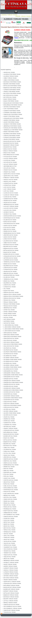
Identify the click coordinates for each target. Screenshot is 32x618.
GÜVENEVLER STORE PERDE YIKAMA (13, 390)
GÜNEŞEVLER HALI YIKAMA (10, 378)
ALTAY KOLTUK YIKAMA (9, 187)
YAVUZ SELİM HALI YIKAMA (10, 549)
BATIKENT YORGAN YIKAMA (10, 591)
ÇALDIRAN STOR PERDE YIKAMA (11, 74)
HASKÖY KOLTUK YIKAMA (10, 225)
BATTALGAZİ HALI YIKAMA (10, 440)
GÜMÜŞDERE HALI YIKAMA (10, 371)
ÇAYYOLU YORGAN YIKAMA (10, 600)
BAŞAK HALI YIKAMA (8, 438)
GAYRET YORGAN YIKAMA (10, 311)
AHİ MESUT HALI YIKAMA (9, 214)
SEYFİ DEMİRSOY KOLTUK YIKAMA (12, 606)
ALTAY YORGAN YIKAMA (9, 189)
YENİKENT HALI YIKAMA (9, 552)
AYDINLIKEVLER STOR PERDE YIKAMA (13, 118)
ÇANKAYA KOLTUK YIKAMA (10, 267)
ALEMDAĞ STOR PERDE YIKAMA (11, 110)
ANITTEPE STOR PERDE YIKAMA (11, 106)
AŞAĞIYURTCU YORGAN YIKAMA (11, 581)
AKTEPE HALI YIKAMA (9, 420)
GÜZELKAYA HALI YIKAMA (10, 401)
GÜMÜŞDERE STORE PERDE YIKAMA (13, 374)
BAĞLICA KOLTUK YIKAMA (10, 149)
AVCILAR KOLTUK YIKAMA (10, 162)
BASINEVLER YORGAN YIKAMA (11, 589)
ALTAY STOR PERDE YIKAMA (10, 108)
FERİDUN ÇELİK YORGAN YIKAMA (12, 294)
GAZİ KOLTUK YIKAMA (9, 323)
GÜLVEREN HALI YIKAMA (9, 363)
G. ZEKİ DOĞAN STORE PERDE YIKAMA (13, 329)
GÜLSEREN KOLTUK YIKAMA (10, 361)
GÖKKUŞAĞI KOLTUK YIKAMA (10, 338)
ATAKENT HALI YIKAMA (9, 172)
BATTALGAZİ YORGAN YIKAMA (11, 593)
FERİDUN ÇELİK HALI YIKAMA (11, 292)
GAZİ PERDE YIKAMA (8, 321)
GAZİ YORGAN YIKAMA (9, 319)
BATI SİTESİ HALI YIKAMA (9, 97)
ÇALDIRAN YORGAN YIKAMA (10, 76)
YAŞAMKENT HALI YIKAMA (10, 547)
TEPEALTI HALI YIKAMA (9, 530)
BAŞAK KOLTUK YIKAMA (9, 252)
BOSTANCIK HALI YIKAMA (9, 445)
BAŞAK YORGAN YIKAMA (9, 99)
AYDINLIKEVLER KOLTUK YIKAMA (12, 256)
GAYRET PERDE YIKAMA (9, 313)
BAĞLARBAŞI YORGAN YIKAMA (11, 585)
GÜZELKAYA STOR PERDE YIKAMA (12, 405)
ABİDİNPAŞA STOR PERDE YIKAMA (12, 126)
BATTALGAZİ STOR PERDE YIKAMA (12, 85)
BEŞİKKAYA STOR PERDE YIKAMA (12, 87)
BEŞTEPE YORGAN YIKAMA (10, 598)
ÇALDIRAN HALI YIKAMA (9, 449)
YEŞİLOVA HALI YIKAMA (9, 556)
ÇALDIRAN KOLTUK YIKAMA (10, 241)
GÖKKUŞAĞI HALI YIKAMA (10, 332)
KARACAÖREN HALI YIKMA (10, 487)
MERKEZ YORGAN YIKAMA (10, 602)
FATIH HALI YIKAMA (8, 476)
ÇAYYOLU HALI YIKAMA (9, 453)
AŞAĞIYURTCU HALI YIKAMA (10, 175)
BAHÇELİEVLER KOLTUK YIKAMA (11, 141)
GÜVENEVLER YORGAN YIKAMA (11, 388)
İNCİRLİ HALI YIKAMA (8, 484)
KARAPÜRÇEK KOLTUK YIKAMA (11, 218)
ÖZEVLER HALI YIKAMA (9, 505)
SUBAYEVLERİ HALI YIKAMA (10, 516)
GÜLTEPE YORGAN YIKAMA (10, 411)
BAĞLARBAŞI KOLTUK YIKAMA (11, 154)
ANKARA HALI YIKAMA (9, 72)
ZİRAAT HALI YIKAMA (8, 558)
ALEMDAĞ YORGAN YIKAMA (10, 568)
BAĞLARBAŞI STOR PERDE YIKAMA (12, 105)
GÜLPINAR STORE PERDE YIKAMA (12, 352)
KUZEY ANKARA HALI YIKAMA (10, 493)
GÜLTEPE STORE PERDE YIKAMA (12, 413)
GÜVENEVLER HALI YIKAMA (10, 386)
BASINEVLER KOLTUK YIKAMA (11, 254)
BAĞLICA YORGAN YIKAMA (10, 151)
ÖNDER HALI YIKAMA (8, 501)
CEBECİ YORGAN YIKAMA (10, 78)
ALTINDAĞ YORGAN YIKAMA (10, 572)
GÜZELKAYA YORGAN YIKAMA (11, 403)
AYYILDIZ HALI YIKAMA (9, 160)
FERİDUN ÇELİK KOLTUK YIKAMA (11, 298)
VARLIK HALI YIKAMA (8, 539)
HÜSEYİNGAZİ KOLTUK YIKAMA (11, 223)
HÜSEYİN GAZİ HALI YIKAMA (10, 480)
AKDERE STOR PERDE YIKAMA (11, 120)
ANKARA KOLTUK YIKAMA (10, 271)
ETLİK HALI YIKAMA (8, 474)
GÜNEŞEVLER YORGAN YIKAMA (11, 380)
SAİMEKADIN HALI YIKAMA (10, 512)
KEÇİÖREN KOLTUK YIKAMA (10, 265)
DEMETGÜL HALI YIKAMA (9, 461)
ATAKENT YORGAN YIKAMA (10, 428)
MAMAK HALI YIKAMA (8, 281)
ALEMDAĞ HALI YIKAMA (9, 422)
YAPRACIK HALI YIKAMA (9, 545)
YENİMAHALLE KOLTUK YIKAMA (11, 262)
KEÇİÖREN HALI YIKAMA (9, 283)
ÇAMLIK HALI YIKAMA (8, 451)
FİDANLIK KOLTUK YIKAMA (10, 306)
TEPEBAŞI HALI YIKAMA (9, 532)
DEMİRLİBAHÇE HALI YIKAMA (10, 464)
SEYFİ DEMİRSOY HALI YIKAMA (11, 514)
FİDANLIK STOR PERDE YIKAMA (11, 304)
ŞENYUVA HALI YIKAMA (9, 528)
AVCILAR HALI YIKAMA (9, 168)
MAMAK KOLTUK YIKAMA (9, 263)
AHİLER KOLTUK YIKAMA (9, 202)
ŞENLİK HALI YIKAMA (8, 526)
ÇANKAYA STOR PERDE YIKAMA (11, 135)
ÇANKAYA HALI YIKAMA (9, 284)
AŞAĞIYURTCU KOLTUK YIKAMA (11, 173)
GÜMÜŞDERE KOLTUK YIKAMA (11, 376)
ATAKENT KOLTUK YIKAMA (10, 170)
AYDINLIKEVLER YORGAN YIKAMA (12, 583)
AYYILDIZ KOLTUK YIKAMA (10, 156)
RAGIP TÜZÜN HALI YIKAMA (10, 510)
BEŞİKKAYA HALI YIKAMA (9, 442)
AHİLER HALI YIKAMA (8, 417)
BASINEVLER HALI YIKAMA (10, 436)
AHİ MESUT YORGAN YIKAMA (10, 562)
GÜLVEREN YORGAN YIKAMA (10, 365)
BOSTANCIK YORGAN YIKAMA (11, 597)
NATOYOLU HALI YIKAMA (9, 497)
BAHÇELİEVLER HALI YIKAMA (11, 434)
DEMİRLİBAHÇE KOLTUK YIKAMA (11, 233)
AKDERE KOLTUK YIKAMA (10, 200)
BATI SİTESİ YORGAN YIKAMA (10, 577)
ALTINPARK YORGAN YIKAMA (10, 574)
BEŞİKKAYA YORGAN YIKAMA (10, 595)
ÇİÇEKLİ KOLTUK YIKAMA (9, 237)
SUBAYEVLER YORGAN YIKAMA (11, 610)
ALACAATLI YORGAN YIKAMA (10, 206)
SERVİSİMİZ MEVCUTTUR (9, 166)
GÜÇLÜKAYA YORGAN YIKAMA (11, 342)
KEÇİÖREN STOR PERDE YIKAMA (12, 133)
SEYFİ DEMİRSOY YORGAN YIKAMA (12, 608)
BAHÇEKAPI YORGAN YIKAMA (11, 145)
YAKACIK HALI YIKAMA (9, 543)
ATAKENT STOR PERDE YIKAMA (11, 91)
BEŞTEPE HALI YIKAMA (9, 443)
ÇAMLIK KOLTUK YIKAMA (9, 239)
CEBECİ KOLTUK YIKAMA (9, 242)
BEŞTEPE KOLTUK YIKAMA (10, 246)
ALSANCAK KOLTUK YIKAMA (10, 193)
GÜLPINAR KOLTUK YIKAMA (10, 350)
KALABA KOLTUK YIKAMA (9, 219)
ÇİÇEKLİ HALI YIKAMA (9, 455)
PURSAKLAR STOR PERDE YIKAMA (12, 128)
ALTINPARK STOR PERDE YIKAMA (12, 112)
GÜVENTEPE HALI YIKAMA (10, 394)
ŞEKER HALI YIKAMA (8, 524)
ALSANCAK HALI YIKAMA (9, 196)
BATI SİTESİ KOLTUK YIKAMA (10, 95)
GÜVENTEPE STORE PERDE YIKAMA (12, 397)
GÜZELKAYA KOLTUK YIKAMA (10, 407)
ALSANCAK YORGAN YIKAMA (10, 195)
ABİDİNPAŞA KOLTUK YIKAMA (10, 204)
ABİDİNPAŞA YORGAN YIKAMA (11, 560)
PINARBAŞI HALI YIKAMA (9, 509)
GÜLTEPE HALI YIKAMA (9, 409)
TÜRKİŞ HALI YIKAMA (8, 537)
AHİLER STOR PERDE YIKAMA (11, 122)
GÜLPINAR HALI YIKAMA (9, 348)
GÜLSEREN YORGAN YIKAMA (11, 357)
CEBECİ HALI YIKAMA (8, 447)
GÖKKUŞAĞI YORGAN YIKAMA (11, 334)
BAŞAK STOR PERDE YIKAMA (10, 101)
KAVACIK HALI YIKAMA (9, 491)
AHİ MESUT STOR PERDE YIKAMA (12, 124)
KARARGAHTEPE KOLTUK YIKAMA (12, 216)
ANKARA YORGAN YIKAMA (10, 579)
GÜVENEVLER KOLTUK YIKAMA (11, 392)
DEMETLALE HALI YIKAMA (10, 463)
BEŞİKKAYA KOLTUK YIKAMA (10, 248)
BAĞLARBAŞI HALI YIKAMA (10, 432)
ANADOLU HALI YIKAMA (9, 181)
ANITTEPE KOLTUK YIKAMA (10, 258)
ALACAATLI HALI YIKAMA (9, 210)
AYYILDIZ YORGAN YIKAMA (10, 158)
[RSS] (1, 613)
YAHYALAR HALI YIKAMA (9, 541)
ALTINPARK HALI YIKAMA (9, 424)
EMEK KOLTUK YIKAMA (9, 229)
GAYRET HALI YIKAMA (9, 309)
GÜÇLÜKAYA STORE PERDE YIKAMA (12, 344)
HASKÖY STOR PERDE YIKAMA (11, 116)
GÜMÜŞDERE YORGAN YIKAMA (11, 373)
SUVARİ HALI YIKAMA (8, 518)
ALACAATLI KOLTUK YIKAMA (10, 208)
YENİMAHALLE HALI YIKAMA (10, 279)
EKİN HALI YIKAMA (8, 468)
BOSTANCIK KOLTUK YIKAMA (10, 244)
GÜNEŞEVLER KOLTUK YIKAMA (11, 384)
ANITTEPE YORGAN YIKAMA (10, 575)
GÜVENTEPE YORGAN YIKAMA (11, 396)
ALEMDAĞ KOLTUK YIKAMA (10, 198)
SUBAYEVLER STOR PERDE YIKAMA (12, 114)
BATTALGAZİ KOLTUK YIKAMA (10, 250)
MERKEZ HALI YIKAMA (9, 495)
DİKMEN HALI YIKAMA (9, 466)
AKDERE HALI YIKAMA (9, 419)
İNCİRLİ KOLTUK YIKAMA (9, 221)
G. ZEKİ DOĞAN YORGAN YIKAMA (11, 327)
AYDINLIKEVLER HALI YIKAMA (11, 430)
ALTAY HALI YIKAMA (8, 191)
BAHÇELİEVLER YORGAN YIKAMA (12, 587)
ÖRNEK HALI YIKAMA (8, 503)
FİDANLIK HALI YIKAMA (9, 300)
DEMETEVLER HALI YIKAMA (10, 459)
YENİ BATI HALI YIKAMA (9, 551)
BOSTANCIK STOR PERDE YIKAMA (12, 82)
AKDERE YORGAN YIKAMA (22, 16)
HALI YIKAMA (6, 288)
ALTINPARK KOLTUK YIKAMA (10, 260)
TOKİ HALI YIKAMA (8, 533)
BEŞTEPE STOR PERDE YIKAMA (11, 84)
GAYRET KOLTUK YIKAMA (9, 315)
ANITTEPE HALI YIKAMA (9, 426)
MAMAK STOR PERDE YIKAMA (11, 131)
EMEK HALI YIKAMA (8, 470)
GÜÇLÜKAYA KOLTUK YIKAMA (11, 346)
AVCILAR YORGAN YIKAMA (10, 164)
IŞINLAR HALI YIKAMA (9, 482)
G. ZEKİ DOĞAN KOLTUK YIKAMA (11, 330)
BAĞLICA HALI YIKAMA (9, 152)
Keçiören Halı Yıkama (8, 290)
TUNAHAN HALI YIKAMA (9, 612)
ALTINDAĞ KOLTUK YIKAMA (10, 183)
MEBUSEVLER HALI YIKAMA (10, 273)
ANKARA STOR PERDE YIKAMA (11, 139)
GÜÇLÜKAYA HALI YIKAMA (10, 340)
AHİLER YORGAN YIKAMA (10, 564)
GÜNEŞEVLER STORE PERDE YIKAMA (13, 382)
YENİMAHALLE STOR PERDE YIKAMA (12, 129)
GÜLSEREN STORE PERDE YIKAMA (12, 359)
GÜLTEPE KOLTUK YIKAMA (10, 415)
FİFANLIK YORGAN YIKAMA (10, 302)
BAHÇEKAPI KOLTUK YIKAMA (10, 143)
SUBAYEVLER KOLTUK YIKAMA (11, 604)
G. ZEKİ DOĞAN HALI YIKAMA (10, 325)
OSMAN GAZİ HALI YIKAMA (10, 499)
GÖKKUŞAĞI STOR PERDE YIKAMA (12, 336)
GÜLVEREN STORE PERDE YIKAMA (12, 367)
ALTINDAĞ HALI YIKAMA (9, 185)
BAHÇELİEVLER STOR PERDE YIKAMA (13, 103)
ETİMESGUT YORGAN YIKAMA (11, 177)
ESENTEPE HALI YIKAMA (9, 472)
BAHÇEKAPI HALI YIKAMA (10, 147)
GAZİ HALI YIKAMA (8, 317)
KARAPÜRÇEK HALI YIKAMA (10, 489)
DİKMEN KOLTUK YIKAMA (9, 231)
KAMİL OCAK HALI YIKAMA (10, 486)
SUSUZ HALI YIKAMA (8, 520)
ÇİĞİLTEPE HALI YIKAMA (9, 457)
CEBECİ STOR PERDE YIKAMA (11, 80)
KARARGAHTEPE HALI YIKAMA (11, 275)
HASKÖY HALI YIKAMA (9, 478)
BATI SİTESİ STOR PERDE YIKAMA (12, 93)
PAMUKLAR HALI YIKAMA (9, 507)
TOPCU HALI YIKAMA (8, 535)
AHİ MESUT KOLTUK (8, 212)
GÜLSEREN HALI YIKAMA (9, 355)
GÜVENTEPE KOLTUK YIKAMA (11, 399)
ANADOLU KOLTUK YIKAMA (10, 179)
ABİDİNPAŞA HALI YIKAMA (10, 307)
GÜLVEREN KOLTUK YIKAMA (10, 369)
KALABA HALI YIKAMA (8, 277)
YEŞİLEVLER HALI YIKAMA (10, 554)
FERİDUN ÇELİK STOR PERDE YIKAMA (13, 296)
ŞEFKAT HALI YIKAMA (8, 522)
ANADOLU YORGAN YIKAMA (9, 15)
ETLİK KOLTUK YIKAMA (9, 227)
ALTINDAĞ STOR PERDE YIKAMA (11, 89)
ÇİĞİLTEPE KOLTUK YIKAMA (10, 235)
